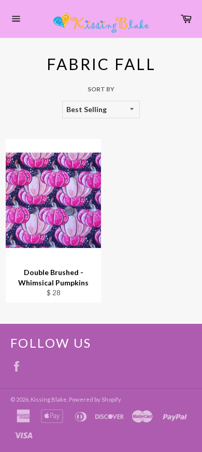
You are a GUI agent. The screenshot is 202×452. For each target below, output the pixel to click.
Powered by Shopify (95, 399)
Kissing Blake (49, 399)
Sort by (101, 89)
